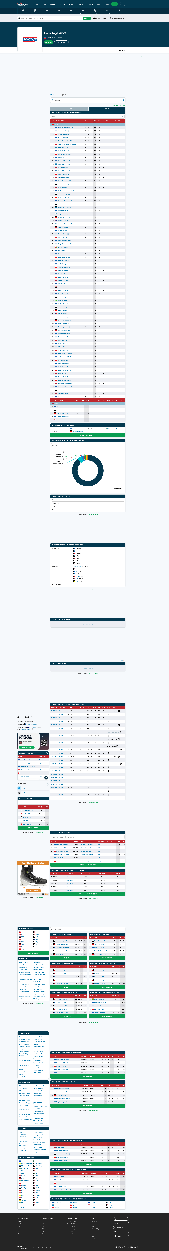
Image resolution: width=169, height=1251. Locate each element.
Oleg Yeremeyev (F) (61, 1102)
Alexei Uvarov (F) (63, 290)
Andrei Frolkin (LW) (63, 151)
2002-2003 (54, 756)
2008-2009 (54, 711)
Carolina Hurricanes (24, 972)
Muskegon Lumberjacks (40, 1135)
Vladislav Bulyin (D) (63, 303)
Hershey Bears (23, 1072)
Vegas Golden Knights (39, 994)
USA (18, 1226)
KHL (37, 937)
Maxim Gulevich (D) (63, 174)
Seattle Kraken (37, 979)
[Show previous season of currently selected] (52, 100)
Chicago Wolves (23, 1049)
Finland (19, 1229)
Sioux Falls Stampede (39, 1142)
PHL (37, 1176)
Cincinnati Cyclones (24, 1095)
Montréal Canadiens (25, 996)
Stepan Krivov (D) (99, 980)
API (92, 1233)
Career (93, 1241)
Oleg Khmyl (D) (62, 300)
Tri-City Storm (37, 1144)
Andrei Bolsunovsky (77, 431)
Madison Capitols (38, 1132)
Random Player (100, 18)
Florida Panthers (23, 989)
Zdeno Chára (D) (25, 760)
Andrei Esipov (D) (61, 861)
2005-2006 (54, 732)
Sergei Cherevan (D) (64, 257)
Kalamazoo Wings (24, 1117)
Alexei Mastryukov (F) (62, 851)
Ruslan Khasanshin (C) (64, 137)
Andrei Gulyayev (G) (62, 416)
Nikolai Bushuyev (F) (64, 194)
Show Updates (61, 42)
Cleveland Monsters (24, 1051)
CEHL (37, 1171)
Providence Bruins (38, 1046)
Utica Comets (37, 1072)
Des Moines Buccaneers (26, 1139)
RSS (93, 1236)
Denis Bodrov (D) (63, 343)
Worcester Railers (38, 1123)
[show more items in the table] (46, 777)
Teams (44, 4)
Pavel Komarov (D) (63, 363)
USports (38, 1195)
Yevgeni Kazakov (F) (63, 393)
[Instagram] (25, 717)
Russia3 (56, 124)
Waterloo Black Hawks (39, 1149)
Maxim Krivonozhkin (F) (62, 1009)
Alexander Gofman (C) (64, 227)
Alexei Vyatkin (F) (63, 147)
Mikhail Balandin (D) (64, 280)
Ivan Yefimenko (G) (62, 413)
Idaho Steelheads (24, 1109)
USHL (37, 932)
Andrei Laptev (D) (63, 367)
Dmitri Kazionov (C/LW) (64, 181)
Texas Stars (36, 1065)
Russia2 (61, 787)
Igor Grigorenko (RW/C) (64, 154)
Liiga (40, 763)
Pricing (99, 4)
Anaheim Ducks (23, 962)
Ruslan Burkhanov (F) (64, 320)
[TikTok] (32, 717)
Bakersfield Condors (24, 1039)
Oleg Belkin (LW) (62, 247)
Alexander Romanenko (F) (63, 1098)
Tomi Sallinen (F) (25, 763)
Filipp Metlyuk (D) (63, 307)
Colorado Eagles (23, 1058)
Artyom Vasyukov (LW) (64, 134)
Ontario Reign (37, 1044)
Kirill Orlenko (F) (98, 973)
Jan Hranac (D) (62, 313)
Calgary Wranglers (24, 1044)
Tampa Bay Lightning (39, 984)
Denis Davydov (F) (63, 337)
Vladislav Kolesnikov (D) (64, 207)
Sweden (19, 1221)
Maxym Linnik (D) (63, 377)
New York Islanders (38, 965)
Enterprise (95, 1238)
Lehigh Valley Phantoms (40, 1037)
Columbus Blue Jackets (25, 979)
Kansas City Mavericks (25, 1119)
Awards (90, 4)
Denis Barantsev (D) (62, 844)
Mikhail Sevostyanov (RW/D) (66, 191)
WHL (22, 944)
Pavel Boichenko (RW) (64, 240)
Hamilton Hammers (24, 1063)
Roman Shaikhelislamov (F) (63, 1190)
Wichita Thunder (38, 1121)
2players (74, 1205)
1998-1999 (54, 777)
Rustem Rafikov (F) (63, 234)
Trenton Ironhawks (38, 1111)
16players (57, 1205)
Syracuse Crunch (38, 1063)
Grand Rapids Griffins (25, 1060)
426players (57, 1202)
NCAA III (38, 1190)
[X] (22, 717)
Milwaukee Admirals (39, 1041)
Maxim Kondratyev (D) (64, 210)
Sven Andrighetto (28, 810)
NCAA (23, 942)
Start (52, 95)
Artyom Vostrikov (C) (64, 184)
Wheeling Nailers (38, 1118)
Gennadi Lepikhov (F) (64, 217)
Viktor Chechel (112, 429)
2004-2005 (54, 739)
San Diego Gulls (37, 1054)
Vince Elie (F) (24, 773)
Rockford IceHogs (38, 1051)
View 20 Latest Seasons (88, 894)
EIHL (37, 1168)
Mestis (23, 1173)
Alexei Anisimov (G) (62, 410)
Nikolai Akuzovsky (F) (64, 167)
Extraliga (38, 946)
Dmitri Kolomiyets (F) (64, 187)
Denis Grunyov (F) (63, 270)
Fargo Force (22, 1145)
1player (92, 1202)
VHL (99, 844)
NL (36, 944)
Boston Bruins (23, 965)
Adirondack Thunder (25, 1086)
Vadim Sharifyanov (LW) (64, 264)
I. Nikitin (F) (61, 347)
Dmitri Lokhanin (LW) (64, 197)
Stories (81, 4)
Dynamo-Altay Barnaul (87, 854)
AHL (22, 934)
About (93, 1224)
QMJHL (23, 949)
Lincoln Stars (22, 1150)
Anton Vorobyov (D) (61, 1006)
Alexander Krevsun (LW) (65, 224)
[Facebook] (18, 717)
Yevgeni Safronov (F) (64, 177)
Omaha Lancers (37, 1137)
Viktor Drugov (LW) (63, 340)
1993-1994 (54, 798)
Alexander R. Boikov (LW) (65, 353)
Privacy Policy (95, 1229)
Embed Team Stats (118, 105)
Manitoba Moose (38, 1039)
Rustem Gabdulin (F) (100, 1002)
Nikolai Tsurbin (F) (63, 230)
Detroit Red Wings (24, 984)
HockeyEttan (42, 773)
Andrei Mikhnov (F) (61, 858)
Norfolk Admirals (38, 1088)
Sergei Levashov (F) (63, 323)
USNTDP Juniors (37, 1147)
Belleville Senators (24, 1041)
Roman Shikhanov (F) (64, 161)
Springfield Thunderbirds (37, 1059)
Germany (19, 1231)
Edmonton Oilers (23, 987)
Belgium (100, 861)
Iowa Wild (21, 1074)
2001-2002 (54, 763)
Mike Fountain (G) (62, 420)
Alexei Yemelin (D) (63, 294)
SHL (40, 770)
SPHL (22, 939)
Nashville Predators (24, 999)
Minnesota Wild (23, 994)
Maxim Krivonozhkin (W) (65, 141)
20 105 (123, 50)
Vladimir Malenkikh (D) (64, 357)
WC (22, 1202)
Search (86, 18)
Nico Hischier (27, 824)
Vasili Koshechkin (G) (63, 406)
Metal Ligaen (25, 1176)
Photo (93, 1231)
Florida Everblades (24, 1098)
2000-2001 (54, 770)
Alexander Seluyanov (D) (65, 200)
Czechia (78, 576)
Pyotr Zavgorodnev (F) (64, 327)
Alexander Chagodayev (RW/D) (67, 144)
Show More (33, 828)
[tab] (69, 109)
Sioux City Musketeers (39, 1140)
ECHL (40, 766)
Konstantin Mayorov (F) (62, 944)
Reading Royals (37, 1095)
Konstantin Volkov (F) (62, 983)
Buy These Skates (32, 891)
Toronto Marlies (37, 1068)
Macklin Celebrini (28, 814)
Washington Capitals (39, 996)
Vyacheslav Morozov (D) (64, 383)
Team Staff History (87, 435)
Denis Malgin (27, 817)
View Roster (70, 877)
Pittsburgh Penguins (39, 974)
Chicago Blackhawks (25, 974)
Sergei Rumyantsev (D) (64, 370)
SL (22, 1193)
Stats (36, 4)
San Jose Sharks (37, 977)
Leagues (53, 4)
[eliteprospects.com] (22, 4)
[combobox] (54, 18)
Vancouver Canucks (39, 991)
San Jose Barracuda (38, 1056)
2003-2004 (54, 746)
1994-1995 (54, 791)
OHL (22, 946)
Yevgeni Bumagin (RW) (64, 171)
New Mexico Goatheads (40, 1086)
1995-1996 (54, 787)
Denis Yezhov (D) (63, 254)
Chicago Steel (23, 1136)
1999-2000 (54, 774)
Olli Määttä (32, 727)
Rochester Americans (39, 1049)
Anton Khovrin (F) (63, 350)
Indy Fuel (21, 1112)
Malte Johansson (32, 724)
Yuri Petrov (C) (62, 157)
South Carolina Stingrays (37, 1103)
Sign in (122, 4)
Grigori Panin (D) (63, 214)
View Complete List (87, 865)
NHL (40, 760)
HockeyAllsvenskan (26, 1163)
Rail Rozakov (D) (62, 250)
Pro (107, 4)
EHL (22, 1178)
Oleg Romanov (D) (99, 999)
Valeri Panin (75, 429)
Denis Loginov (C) (63, 277)
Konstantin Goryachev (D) (65, 330)
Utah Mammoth (37, 989)
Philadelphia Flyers (38, 972)
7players (74, 1202)
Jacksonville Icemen (24, 1114)
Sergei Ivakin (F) (62, 237)
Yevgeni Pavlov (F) (99, 947)
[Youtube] (28, 717)
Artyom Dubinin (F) (61, 973)
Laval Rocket (22, 1077)
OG (76, 574)
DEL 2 (23, 1198)
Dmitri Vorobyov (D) (63, 204)
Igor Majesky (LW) (63, 220)
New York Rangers (38, 967)
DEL (22, 1195)
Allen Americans (23, 1088)
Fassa (82, 858)
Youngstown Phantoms (40, 1152)
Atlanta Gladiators (24, 1091)
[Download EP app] (33, 741)
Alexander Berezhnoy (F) (65, 267)
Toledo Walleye (37, 1109)
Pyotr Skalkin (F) (62, 373)
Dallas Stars (22, 982)
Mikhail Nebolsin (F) (63, 390)
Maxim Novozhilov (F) (64, 333)
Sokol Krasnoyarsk (86, 851)
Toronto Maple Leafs (39, 987)
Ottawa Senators (38, 969)
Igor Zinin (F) (61, 274)
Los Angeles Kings (24, 991)
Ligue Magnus (40, 1166)
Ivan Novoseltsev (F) (99, 1012)
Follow (48, 42)
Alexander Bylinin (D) (64, 297)
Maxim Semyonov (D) (64, 164)
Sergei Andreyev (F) (61, 1180)
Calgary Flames (23, 969)
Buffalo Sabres (23, 967)
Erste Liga (38, 1173)
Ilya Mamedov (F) (63, 360)
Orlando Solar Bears (39, 1091)
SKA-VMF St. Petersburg (87, 844)
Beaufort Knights (86, 861)
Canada (19, 1224)
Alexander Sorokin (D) (62, 854)
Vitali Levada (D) (62, 284)
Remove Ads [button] (142, 56)
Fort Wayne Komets (24, 1100)
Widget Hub (95, 1221)
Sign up (114, 4)
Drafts (71, 4)
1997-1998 (54, 781)
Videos (62, 4)
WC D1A (23, 1205)
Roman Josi (26, 821)
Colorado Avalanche (24, 977)
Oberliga (23, 1200)
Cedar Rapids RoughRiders (22, 1133)
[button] (119, 11)
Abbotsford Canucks (24, 1037)
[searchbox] (54, 18)
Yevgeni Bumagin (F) (61, 951)
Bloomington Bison (24, 1093)
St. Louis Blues (37, 982)
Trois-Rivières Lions (38, 1113)
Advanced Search (118, 18)
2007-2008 (54, 718)
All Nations (20, 1233)
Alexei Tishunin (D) (63, 317)
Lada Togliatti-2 (77, 566)
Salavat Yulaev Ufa (86, 848)
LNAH (37, 1193)
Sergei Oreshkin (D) (63, 397)
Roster (69, 109)
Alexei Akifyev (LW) (63, 260)
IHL (99, 858)
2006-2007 (54, 725)
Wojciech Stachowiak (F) (27, 770)
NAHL (37, 934)
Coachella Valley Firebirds (23, 1054)
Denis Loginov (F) (99, 1009)
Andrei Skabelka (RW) (64, 287)
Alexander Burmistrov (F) (28, 766)
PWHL (37, 1205)
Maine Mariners (23, 1121)
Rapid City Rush (37, 1093)
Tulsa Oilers (36, 1116)
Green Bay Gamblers (25, 1148)
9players (56, 1207)
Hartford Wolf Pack (24, 1065)
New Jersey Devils (38, 962)
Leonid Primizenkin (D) (64, 380)
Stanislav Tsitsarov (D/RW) (65, 387)
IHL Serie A (39, 1163)
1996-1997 (54, 784)
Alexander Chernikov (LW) (65, 127)
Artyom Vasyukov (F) (61, 954)
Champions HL (25, 1180)
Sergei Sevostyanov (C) (64, 244)
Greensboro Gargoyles (25, 1103)
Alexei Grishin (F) (63, 310)
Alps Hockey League (41, 1161)
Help (93, 1226)
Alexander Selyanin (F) (62, 1157)
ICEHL (23, 1207)
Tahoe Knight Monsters (40, 1106)
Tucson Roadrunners (39, 1070)
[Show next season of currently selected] (123, 100)
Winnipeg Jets (37, 999)
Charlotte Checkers (24, 1046)
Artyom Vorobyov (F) (63, 131)
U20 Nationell (25, 1166)
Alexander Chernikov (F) (62, 947)
